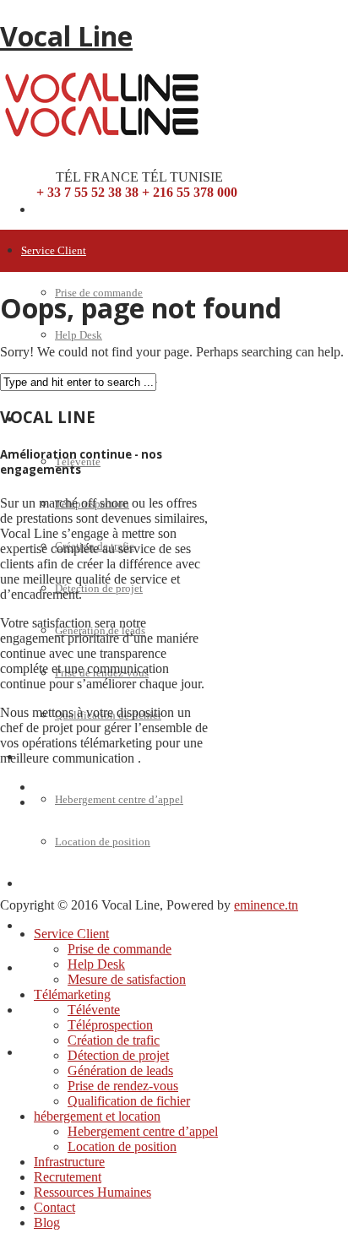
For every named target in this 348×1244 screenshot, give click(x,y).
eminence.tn (266, 905)
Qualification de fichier (129, 1101)
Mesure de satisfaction (127, 979)
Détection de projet (99, 588)
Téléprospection (110, 1025)
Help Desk (78, 335)
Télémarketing (72, 994)
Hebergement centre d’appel (119, 799)
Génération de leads (120, 1070)
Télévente (94, 1009)
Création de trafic (114, 1040)
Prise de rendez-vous (123, 1085)
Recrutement (67, 1177)
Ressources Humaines (92, 1192)
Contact (39, 1010)
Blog (32, 1052)
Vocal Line (66, 36)
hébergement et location (97, 1116)
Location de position (102, 841)
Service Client (53, 250)
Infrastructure (51, 883)
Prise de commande (119, 949)
